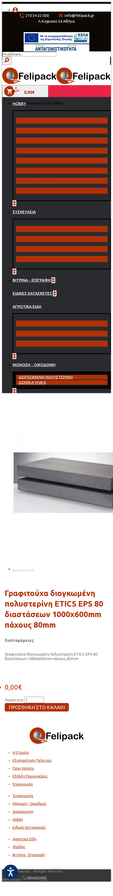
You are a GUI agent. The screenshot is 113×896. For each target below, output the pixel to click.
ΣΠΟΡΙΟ (25, 343)
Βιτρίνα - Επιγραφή (29, 855)
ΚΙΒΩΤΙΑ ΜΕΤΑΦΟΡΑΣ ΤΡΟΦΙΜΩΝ (49, 239)
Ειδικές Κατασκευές (29, 827)
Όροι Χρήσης (23, 768)
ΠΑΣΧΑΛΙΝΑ (29, 150)
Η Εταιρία (21, 752)
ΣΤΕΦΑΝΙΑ (28, 160)
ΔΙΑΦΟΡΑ (26, 130)
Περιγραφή (23, 568)
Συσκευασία (23, 796)
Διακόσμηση (23, 812)
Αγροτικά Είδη (25, 839)
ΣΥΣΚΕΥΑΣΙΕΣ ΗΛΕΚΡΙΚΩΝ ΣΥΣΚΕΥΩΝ (53, 259)
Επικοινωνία (23, 784)
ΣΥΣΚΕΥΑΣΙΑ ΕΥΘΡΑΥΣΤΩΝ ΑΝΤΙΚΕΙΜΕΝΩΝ (58, 249)
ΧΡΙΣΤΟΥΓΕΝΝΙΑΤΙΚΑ (37, 190)
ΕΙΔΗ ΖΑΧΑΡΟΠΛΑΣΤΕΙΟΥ (41, 229)
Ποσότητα (14, 700)
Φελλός (19, 847)
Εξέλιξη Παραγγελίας (30, 776)
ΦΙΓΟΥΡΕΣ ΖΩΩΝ (33, 170)
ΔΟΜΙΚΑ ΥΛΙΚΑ (32, 382)
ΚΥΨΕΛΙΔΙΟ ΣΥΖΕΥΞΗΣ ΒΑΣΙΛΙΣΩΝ (49, 323)
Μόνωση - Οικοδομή (29, 804)
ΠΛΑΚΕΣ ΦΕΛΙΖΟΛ (34, 333)
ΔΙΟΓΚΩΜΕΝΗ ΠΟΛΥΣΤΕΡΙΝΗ (46, 377)
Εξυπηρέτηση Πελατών (32, 760)
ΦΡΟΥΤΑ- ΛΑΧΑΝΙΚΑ (37, 180)
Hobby (18, 819)
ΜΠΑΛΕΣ (26, 140)
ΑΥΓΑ (22, 120)
